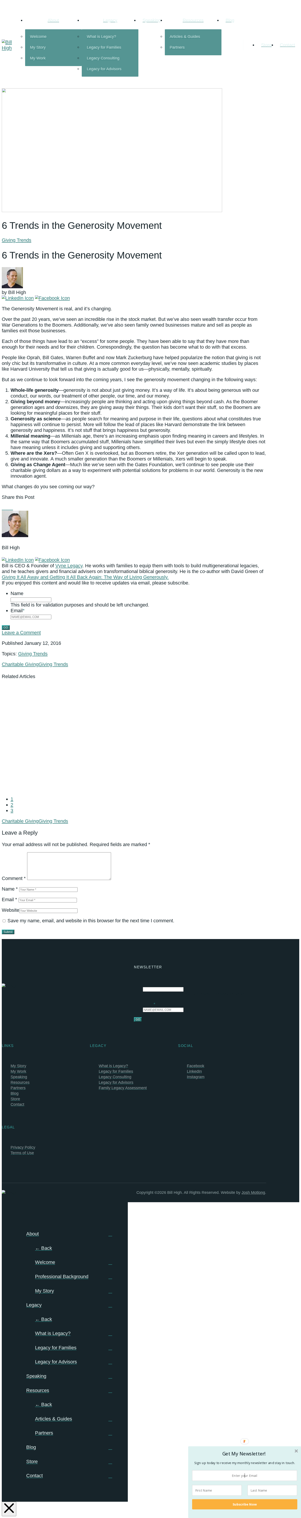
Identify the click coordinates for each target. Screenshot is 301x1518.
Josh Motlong (253, 1192)
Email (18, 610)
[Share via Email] (15, 507)
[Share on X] (7, 507)
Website (10, 910)
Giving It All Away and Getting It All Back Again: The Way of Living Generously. (85, 577)
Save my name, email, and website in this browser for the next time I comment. (90, 920)
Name (17, 593)
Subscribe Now (245, 1504)
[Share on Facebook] (4, 507)
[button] (244, 1453)
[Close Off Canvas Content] (9, 1509)
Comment (14, 878)
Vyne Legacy (68, 565)
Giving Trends (16, 240)
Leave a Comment (21, 632)
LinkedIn (151, 983)
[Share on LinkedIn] (11, 507)
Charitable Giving (20, 664)
